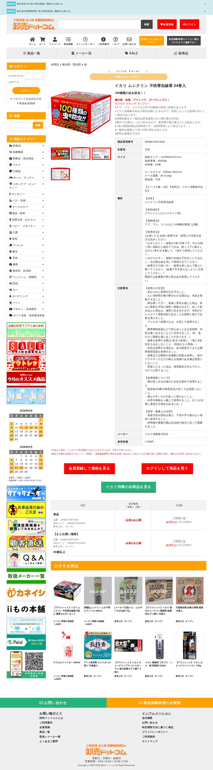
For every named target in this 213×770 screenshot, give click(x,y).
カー (15, 289)
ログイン (191, 24)
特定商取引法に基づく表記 (158, 727)
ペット (16, 302)
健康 (15, 264)
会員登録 (168, 24)
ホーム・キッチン (23, 177)
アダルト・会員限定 (24, 309)
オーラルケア (20, 206)
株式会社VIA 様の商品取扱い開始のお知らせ (40, 3)
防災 (15, 283)
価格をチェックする (128, 76)
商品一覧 (33, 53)
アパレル (17, 245)
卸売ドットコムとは (51, 718)
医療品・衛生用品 (23, 158)
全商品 (55, 64)
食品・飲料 (18, 213)
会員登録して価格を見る (89, 468)
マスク (16, 164)
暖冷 (15, 251)
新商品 (183, 53)
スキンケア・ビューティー (23, 185)
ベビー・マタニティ (23, 226)
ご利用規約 (148, 736)
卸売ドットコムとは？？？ (151, 41)
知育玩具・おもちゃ (23, 219)
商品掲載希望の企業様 (162, 702)
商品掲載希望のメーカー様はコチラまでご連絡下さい (184, 41)
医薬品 (16, 145)
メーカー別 (83, 53)
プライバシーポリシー (155, 732)
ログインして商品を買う (167, 468)
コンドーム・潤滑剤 (24, 277)
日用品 (16, 171)
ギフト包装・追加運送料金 (29, 315)
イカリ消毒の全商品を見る (128, 486)
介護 (15, 232)
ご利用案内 (46, 722)
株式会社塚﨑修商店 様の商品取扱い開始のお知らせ (44, 10)
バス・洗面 (19, 200)
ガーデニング (19, 296)
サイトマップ (150, 741)
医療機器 (17, 152)
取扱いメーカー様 (49, 736)
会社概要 (147, 718)
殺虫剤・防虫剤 (71, 64)
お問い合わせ (55, 702)
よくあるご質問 (48, 741)
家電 (14, 238)
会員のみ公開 (133, 520)
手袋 (15, 258)
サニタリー (18, 194)
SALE (133, 53)
